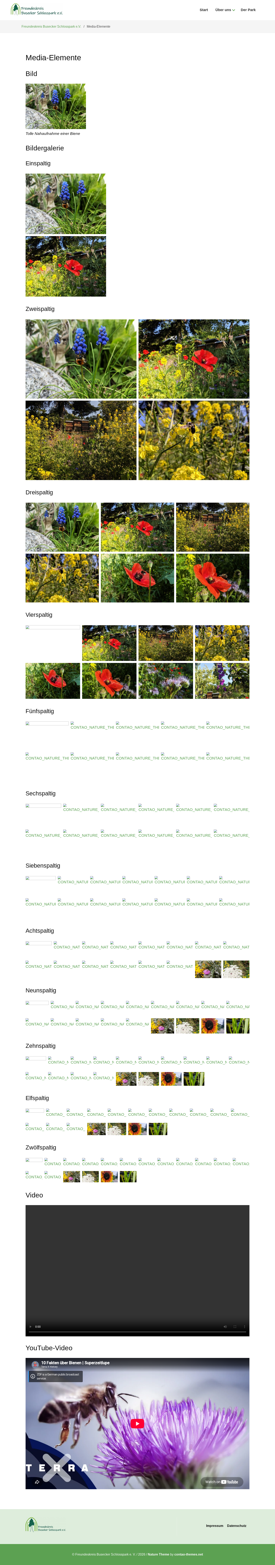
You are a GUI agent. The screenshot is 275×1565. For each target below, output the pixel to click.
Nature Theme (158, 1554)
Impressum (214, 1525)
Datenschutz (236, 1525)
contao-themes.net (188, 1554)
